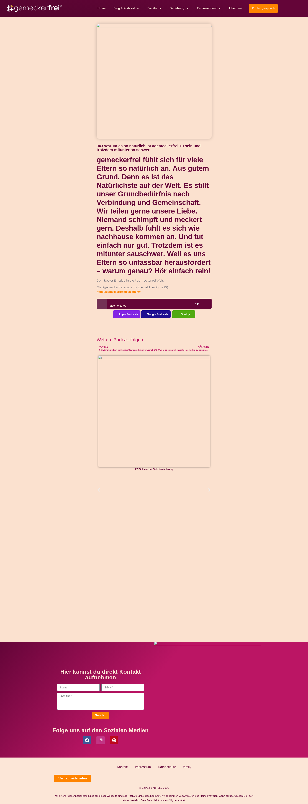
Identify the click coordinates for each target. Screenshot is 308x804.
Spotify (185, 314)
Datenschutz (167, 767)
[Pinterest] (114, 740)
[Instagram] (100, 740)
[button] (99, 490)
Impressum (143, 767)
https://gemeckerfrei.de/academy (119, 291)
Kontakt (122, 767)
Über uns (235, 8)
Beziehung (177, 8)
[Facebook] (87, 740)
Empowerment (207, 8)
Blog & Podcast (124, 8)
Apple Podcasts (128, 314)
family (187, 767)
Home (101, 8)
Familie (152, 8)
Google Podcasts (157, 314)
